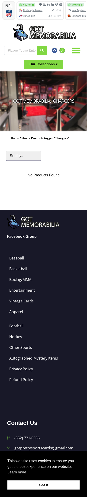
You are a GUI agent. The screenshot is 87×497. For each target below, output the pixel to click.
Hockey (15, 336)
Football (16, 326)
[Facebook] (54, 50)
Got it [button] (43, 485)
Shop (25, 138)
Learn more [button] (16, 472)
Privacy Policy (21, 368)
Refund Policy (21, 379)
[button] (76, 50)
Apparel (16, 311)
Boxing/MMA (20, 279)
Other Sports (20, 347)
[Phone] (62, 50)
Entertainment (22, 290)
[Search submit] (42, 50)
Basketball (18, 268)
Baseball (16, 258)
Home (15, 138)
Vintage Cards (21, 301)
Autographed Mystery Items (33, 358)
